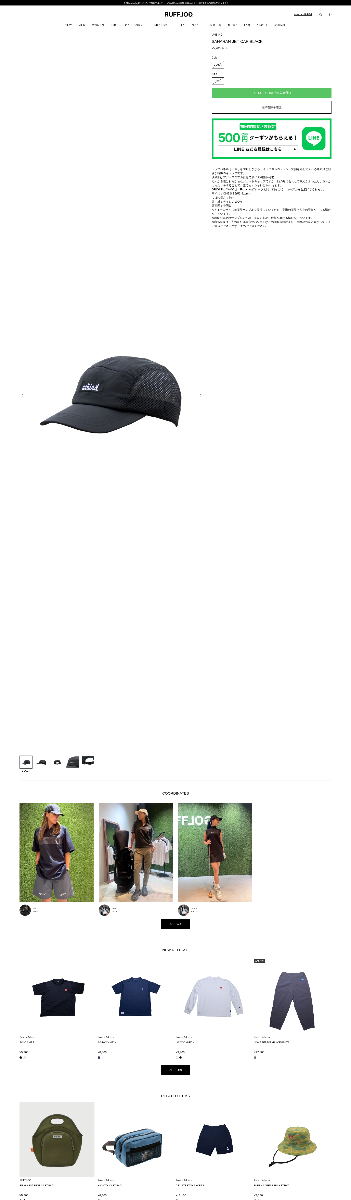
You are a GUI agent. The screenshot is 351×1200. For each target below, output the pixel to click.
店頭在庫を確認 (272, 107)
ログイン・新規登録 (303, 14)
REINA (115, 909)
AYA (34, 909)
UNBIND (217, 34)
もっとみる (175, 924)
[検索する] (320, 14)
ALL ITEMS (175, 1070)
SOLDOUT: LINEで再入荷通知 (271, 92)
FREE (217, 80)
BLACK (218, 64)
